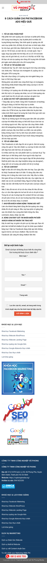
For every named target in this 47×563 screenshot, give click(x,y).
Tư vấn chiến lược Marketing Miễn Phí (16, 553)
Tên (23, 275)
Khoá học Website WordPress (13, 336)
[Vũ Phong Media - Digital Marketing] (23, 8)
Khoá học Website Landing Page (14, 340)
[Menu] (3, 7)
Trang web (23, 295)
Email (23, 285)
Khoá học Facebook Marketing (13, 331)
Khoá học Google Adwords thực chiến (16, 348)
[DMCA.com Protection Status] (8, 486)
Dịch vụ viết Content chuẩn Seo (13, 549)
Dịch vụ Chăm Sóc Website (12, 540)
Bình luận (23, 256)
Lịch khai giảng (7, 357)
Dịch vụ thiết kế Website (11, 544)
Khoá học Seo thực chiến (11, 353)
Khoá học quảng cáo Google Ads (14, 344)
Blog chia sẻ (23, 15)
